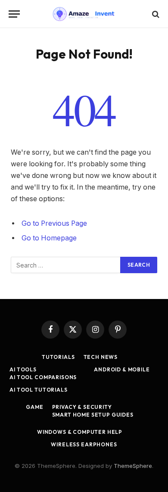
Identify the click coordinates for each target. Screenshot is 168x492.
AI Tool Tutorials (38, 389)
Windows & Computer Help (79, 432)
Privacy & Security (82, 407)
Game (34, 407)
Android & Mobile (121, 369)
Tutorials (58, 357)
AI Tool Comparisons (43, 377)
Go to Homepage (49, 238)
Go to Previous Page (54, 223)
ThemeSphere (133, 465)
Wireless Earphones (84, 444)
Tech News (101, 357)
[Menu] (14, 14)
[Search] (154, 14)
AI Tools (23, 369)
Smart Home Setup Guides (93, 414)
